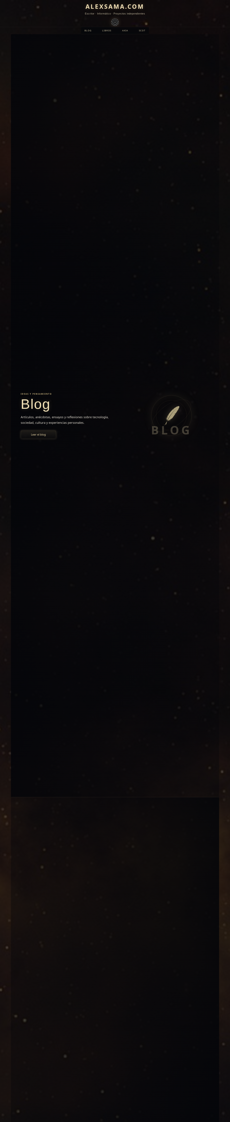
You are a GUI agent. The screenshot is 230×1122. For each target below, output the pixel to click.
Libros (106, 30)
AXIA (125, 30)
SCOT (142, 30)
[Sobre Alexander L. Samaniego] (115, 21)
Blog (88, 30)
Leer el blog (38, 434)
